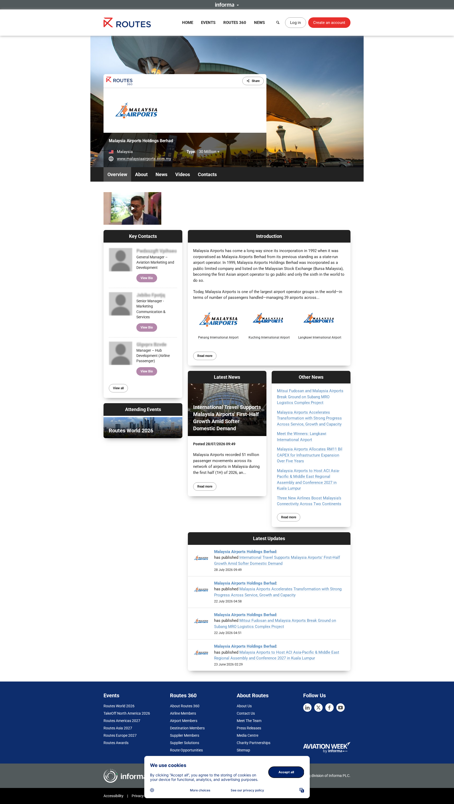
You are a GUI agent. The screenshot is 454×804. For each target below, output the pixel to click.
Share (256, 81)
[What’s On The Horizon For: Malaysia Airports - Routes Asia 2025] (132, 208)
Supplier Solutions (184, 743)
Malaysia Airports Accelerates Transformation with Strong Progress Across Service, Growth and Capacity (309, 418)
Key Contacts (143, 236)
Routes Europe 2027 (120, 735)
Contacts (207, 174)
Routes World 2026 (119, 706)
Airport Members (183, 721)
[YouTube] (340, 707)
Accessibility (113, 796)
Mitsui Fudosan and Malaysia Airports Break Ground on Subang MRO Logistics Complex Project (310, 396)
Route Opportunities (186, 750)
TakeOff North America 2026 (127, 713)
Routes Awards (116, 743)
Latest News (227, 377)
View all (118, 388)
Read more (204, 356)
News (259, 22)
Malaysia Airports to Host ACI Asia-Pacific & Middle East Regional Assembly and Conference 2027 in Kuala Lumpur (308, 479)
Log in (295, 22)
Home (187, 22)
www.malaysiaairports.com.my (144, 158)
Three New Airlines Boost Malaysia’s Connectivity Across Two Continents (309, 501)
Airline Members (183, 713)
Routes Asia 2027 (118, 728)
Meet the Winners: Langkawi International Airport (301, 436)
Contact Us (246, 713)
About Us (244, 706)
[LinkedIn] (307, 707)
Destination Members (187, 728)
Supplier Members (184, 735)
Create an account (329, 22)
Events (208, 22)
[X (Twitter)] (318, 707)
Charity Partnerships (253, 743)
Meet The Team (249, 721)
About (141, 174)
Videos (182, 174)
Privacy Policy (143, 796)
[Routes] (127, 22)
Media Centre (247, 735)
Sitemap (243, 750)
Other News (311, 377)
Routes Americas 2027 (122, 721)
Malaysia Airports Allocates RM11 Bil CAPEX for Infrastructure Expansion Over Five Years (309, 455)
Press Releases (249, 728)
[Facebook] (329, 707)
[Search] (278, 22)
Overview (117, 174)
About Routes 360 (184, 706)
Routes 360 (234, 22)
